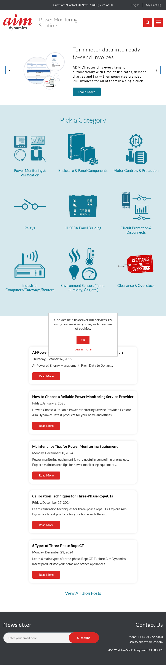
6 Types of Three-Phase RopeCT (58, 545)
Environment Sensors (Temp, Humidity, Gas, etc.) (83, 287)
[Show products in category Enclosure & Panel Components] (83, 149)
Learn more (83, 349)
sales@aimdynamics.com (146, 642)
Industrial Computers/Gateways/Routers (29, 287)
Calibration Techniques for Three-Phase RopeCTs (72, 496)
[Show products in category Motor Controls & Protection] (136, 149)
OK (83, 340)
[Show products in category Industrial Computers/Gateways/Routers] (30, 264)
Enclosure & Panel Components (82, 170)
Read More (46, 376)
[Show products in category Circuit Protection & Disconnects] (136, 206)
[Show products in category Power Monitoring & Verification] (30, 149)
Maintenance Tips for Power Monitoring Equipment (75, 446)
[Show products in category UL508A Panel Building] (83, 206)
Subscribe (83, 637)
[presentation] (9, 70)
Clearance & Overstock (136, 285)
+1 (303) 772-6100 (100, 5)
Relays (29, 228)
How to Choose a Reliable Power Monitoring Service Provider (83, 396)
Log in (135, 5)
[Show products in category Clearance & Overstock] (136, 264)
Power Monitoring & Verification (30, 172)
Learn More (87, 92)
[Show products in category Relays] (30, 206)
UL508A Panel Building (83, 228)
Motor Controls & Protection (135, 170)
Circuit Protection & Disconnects (136, 230)
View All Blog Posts (83, 593)
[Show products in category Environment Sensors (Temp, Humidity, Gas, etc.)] (83, 264)
